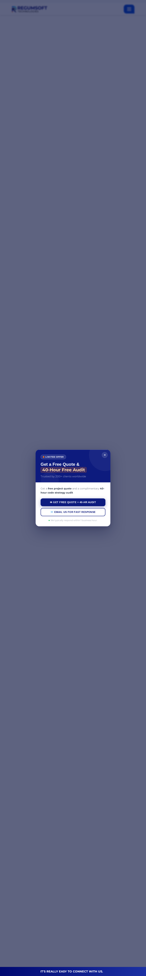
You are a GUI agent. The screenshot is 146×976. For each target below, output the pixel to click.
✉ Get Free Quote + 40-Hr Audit (73, 502)
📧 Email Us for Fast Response (72, 512)
